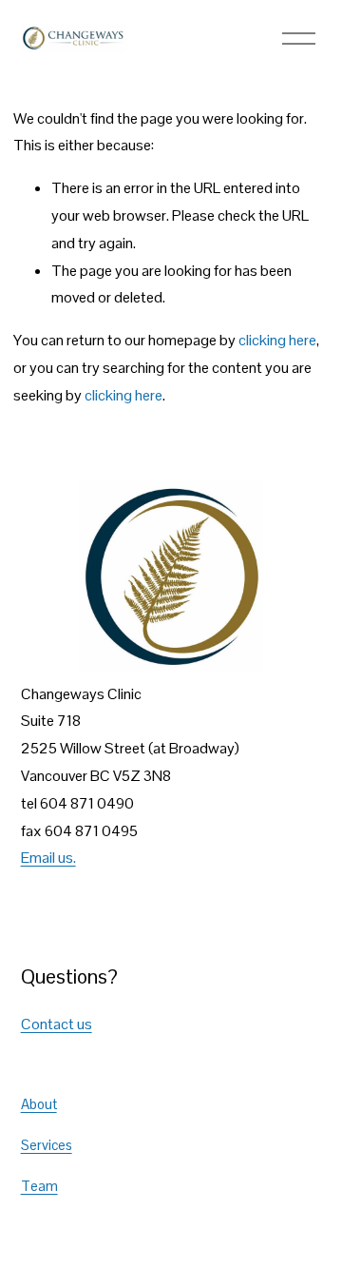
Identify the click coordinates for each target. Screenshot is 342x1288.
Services (46, 1145)
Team (39, 1186)
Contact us (56, 1024)
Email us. (48, 858)
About (39, 1104)
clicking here (277, 340)
